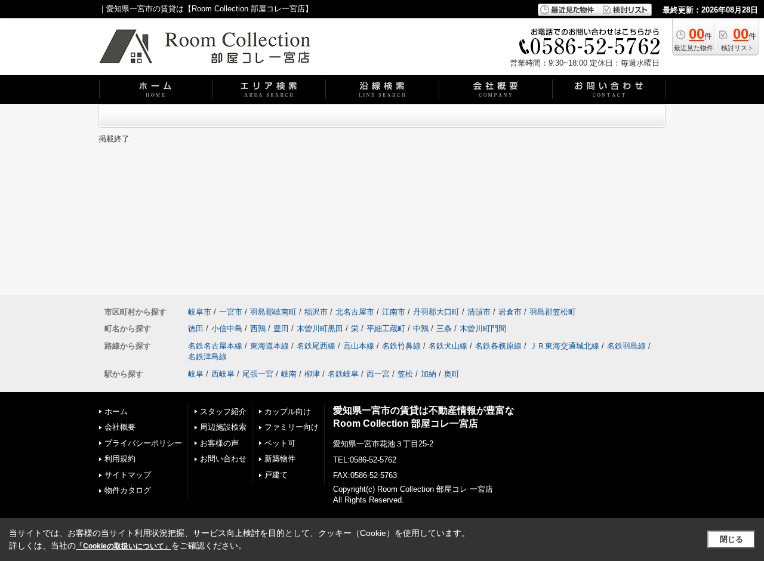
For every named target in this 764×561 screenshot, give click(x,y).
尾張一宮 (257, 373)
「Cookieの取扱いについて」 (123, 546)
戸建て (276, 474)
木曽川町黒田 (320, 328)
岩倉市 (510, 311)
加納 (428, 373)
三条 (444, 328)
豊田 (281, 328)
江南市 (393, 311)
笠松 (405, 373)
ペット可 (279, 443)
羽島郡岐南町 (273, 311)
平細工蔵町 (385, 328)
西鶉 (258, 328)
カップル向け (287, 411)
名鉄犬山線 (448, 345)
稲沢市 (316, 311)
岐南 (289, 373)
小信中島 (226, 328)
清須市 (479, 311)
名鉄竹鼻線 (401, 345)
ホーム (116, 411)
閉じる (731, 539)
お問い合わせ (223, 458)
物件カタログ (127, 490)
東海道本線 (269, 345)
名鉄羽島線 (626, 345)
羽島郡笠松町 (552, 311)
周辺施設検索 (223, 427)
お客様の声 (219, 443)
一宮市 (230, 311)
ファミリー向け (291, 427)
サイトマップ (127, 474)
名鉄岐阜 (343, 373)
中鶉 (421, 328)
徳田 (196, 328)
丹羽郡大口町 (436, 311)
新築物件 (279, 458)
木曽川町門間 (483, 328)
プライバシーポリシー (143, 443)
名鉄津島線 (207, 356)
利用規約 (119, 458)
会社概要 (119, 427)
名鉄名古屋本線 (215, 345)
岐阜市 (199, 311)
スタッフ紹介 (223, 411)
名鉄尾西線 (316, 345)
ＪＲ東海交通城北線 (564, 345)
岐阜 (196, 373)
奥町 (452, 373)
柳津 (312, 373)
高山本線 (358, 345)
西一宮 (378, 373)
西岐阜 (223, 373)
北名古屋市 (354, 311)
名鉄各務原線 (498, 345)
